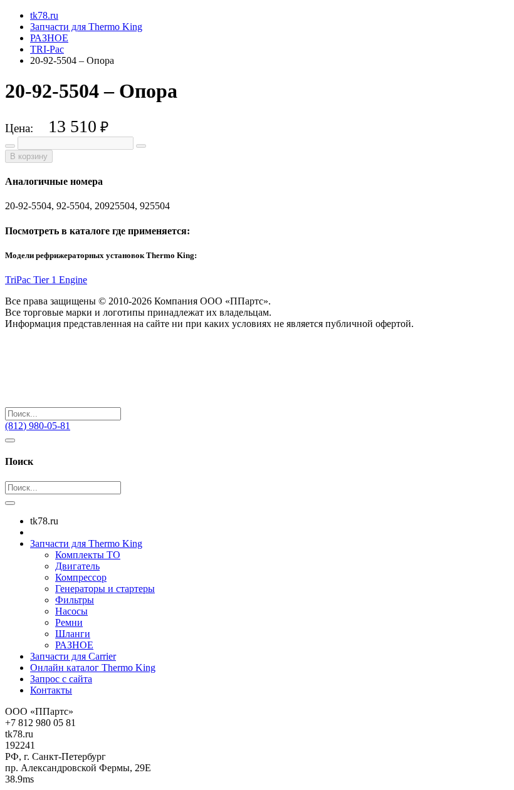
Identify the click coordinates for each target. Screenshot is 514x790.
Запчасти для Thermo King (86, 543)
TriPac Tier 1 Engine (46, 279)
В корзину (29, 156)
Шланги (72, 633)
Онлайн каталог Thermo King (92, 667)
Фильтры (74, 600)
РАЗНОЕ (74, 645)
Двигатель (77, 566)
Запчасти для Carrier (73, 656)
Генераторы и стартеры (105, 588)
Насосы (71, 611)
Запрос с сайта (61, 678)
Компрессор (81, 577)
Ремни (69, 622)
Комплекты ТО (87, 554)
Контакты (51, 690)
